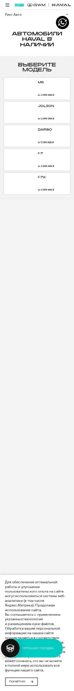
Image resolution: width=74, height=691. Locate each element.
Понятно (17, 682)
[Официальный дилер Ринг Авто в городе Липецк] (49, 5)
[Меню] (7, 4)
